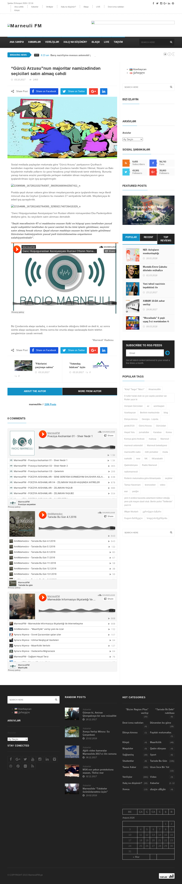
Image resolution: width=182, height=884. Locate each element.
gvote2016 (129, 426)
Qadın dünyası (158, 748)
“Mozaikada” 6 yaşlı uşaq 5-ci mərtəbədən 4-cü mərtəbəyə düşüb (156, 321)
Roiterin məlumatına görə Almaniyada (142, 478)
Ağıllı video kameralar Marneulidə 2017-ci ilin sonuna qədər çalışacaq (99, 753)
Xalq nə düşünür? (68, 7)
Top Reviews (165, 239)
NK (146, 458)
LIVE (98, 7)
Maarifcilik (155, 742)
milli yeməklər (151, 452)
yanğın (135, 491)
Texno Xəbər (129, 767)
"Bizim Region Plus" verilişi (137, 711)
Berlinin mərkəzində (149, 412)
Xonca (125, 789)
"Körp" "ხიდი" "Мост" (134, 389)
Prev (125, 210)
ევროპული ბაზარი (152, 511)
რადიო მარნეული (133, 518)
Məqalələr (127, 748)
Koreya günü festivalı (134, 439)
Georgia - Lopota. (150, 419)
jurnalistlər (144, 432)
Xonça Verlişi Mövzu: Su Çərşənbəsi (96, 733)
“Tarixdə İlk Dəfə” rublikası (165, 711)
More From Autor (89, 391)
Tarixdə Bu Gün (158, 761)
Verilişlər (49, 7)
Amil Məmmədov (151, 220)
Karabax (157, 432)
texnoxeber (150, 485)
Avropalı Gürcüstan (133, 406)
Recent (148, 237)
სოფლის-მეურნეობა (157, 518)
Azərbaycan (130, 412)
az (148, 406)
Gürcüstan (161, 426)
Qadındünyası (131, 465)
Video (153, 777)
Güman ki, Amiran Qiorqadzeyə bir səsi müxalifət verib (99, 715)
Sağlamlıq (128, 754)
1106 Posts (50, 404)
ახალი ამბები (158, 789)
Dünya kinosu (131, 419)
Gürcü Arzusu (145, 426)
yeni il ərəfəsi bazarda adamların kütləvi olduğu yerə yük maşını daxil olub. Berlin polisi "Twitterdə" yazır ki (148, 501)
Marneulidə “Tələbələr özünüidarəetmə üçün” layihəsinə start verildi (95, 791)
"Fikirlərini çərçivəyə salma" (44, 365)
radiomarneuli (131, 471)
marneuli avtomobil (133, 445)
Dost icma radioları (116, 7)
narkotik (128, 458)
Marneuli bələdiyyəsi (157, 445)
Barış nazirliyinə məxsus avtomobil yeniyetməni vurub (80, 55)
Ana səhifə (18, 7)
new (138, 458)
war (126, 491)
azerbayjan (159, 406)
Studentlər (128, 761)
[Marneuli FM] (26, 24)
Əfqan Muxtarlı (131, 511)
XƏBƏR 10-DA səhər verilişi (154, 303)
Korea (169, 432)
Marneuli (164, 439)
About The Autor (35, 391)
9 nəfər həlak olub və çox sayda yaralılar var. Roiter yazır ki (145, 398)
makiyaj (152, 439)
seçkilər (168, 478)
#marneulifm (155, 389)
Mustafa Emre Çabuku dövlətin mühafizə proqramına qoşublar (155, 270)
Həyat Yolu (129, 432)
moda (165, 452)
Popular (131, 237)
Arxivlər (126, 133)
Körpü (17, 10)
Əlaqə (86, 7)
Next (172, 210)
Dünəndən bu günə (160, 722)
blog (166, 412)
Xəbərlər (34, 7)
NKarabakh (157, 458)
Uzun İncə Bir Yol (159, 767)
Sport (153, 754)
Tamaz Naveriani (132, 485)
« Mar (136, 856)
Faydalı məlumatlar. (161, 732)
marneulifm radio (132, 452)
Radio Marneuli (149, 465)
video (162, 485)
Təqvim (118, 42)
